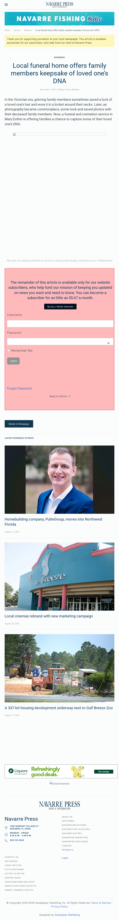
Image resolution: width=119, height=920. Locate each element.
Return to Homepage (19, 423)
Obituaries (11, 861)
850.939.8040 (17, 840)
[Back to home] (59, 4)
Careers (67, 846)
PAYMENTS (67, 850)
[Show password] (108, 343)
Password (14, 332)
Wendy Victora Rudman (68, 89)
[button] (6, 4)
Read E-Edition (58, 396)
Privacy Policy (59, 906)
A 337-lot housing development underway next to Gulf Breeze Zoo (59, 708)
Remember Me (21, 350)
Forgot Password (19, 388)
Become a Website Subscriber (60, 306)
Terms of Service (101, 902)
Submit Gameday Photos (19, 890)
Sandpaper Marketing (67, 914)
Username (14, 315)
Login (65, 857)
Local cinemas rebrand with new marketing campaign (49, 616)
